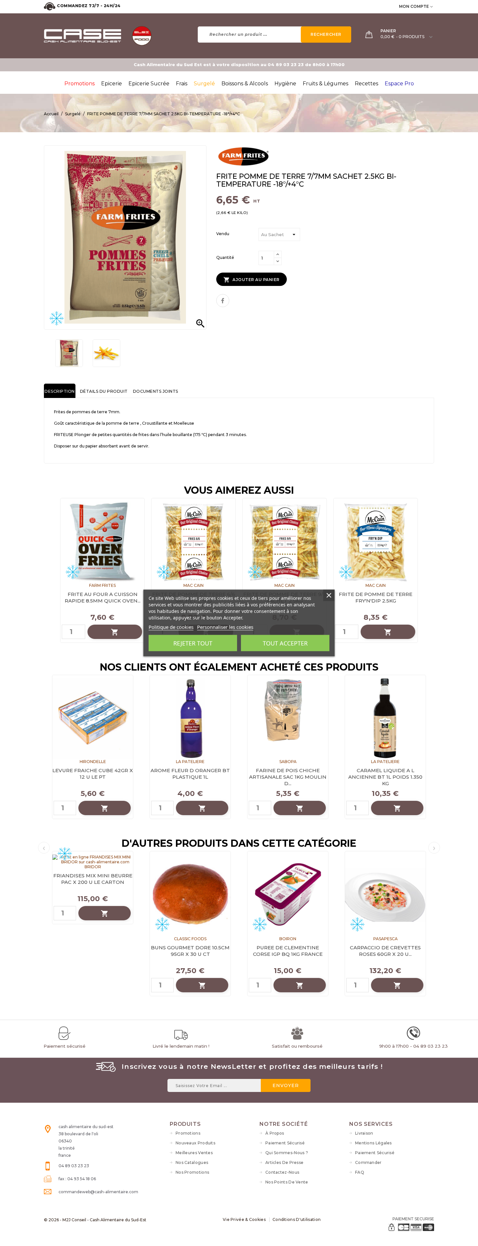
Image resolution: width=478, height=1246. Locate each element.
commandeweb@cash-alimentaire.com (98, 1191)
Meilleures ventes (194, 1152)
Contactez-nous (282, 1172)
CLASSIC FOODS (190, 938)
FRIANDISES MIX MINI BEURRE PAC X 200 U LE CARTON (92, 878)
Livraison (364, 1133)
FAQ (359, 1172)
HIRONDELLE (93, 761)
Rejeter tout (192, 643)
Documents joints (155, 391)
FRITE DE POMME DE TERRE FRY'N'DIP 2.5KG (375, 597)
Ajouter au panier (251, 279)
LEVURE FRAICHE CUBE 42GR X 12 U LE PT (92, 773)
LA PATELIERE (190, 761)
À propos (274, 1133)
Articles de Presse (284, 1162)
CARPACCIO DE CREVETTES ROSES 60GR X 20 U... (385, 950)
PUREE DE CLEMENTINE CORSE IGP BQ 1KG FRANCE (288, 950)
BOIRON (287, 938)
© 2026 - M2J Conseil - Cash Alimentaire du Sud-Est (95, 1219)
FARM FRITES (102, 585)
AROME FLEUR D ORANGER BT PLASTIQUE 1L (190, 773)
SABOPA (288, 761)
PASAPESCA (385, 938)
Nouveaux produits (195, 1142)
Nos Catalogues (192, 1162)
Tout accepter (285, 643)
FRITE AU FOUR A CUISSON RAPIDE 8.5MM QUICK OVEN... (102, 597)
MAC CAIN (193, 585)
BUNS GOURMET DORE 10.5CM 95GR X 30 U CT (190, 950)
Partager (223, 300)
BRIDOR (93, 866)
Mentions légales (373, 1142)
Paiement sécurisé (285, 1142)
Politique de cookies (171, 627)
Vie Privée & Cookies (244, 1219)
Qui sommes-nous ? (286, 1152)
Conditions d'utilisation (296, 1219)
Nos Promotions (192, 1172)
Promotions (188, 1133)
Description (60, 391)
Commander (368, 1162)
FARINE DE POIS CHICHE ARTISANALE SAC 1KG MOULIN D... (287, 776)
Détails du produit (104, 391)
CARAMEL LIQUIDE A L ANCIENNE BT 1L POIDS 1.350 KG (385, 776)
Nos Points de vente (286, 1182)
